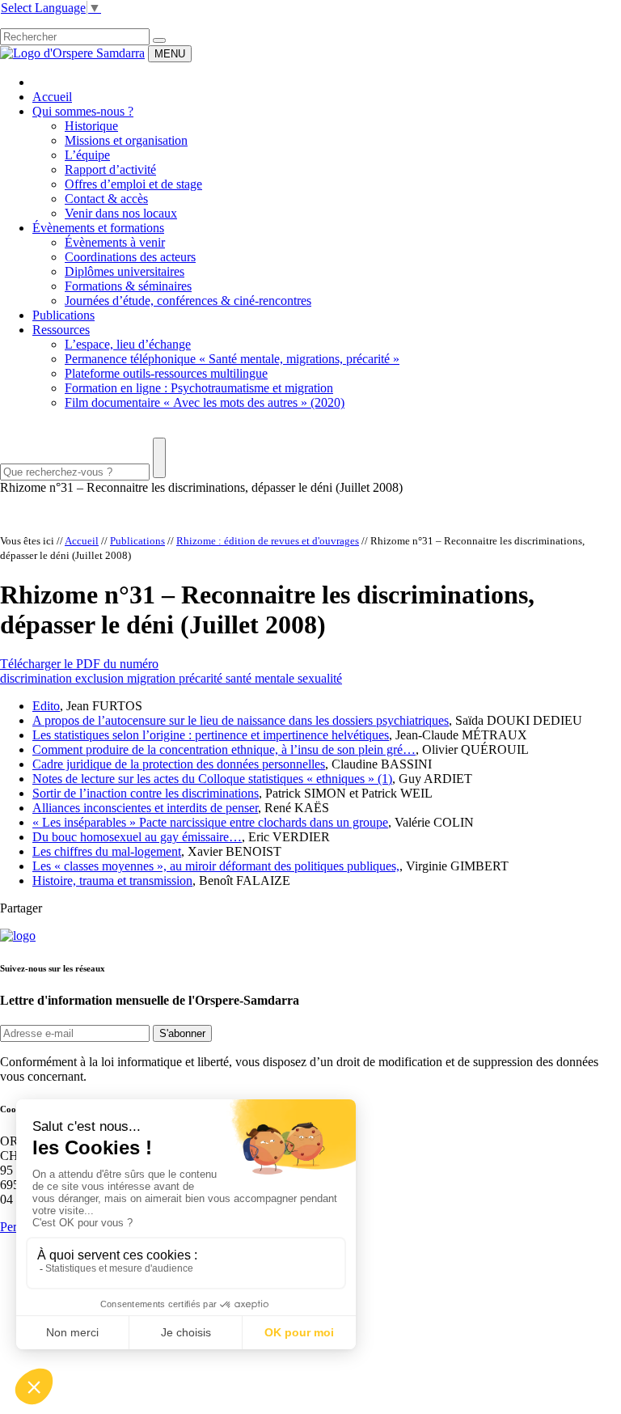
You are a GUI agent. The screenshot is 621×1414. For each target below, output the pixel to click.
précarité (202, 678)
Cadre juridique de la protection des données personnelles (178, 764)
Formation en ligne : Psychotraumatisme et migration (199, 388)
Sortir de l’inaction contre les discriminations (145, 793)
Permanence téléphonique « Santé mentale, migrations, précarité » (232, 359)
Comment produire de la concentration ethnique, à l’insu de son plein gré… (224, 749)
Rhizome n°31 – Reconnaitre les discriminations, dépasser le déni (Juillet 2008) (201, 487)
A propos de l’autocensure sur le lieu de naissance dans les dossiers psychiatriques (240, 720)
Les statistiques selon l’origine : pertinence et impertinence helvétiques (210, 735)
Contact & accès (106, 198)
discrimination (37, 678)
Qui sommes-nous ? (82, 111)
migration (153, 678)
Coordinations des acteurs (130, 257)
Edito (46, 706)
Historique (91, 126)
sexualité (320, 678)
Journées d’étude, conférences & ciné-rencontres (188, 300)
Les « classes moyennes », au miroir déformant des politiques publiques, (215, 866)
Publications (63, 315)
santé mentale (262, 678)
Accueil (52, 97)
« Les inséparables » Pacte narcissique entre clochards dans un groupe (210, 822)
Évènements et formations (98, 228)
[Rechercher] (159, 40)
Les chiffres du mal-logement (106, 851)
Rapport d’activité (110, 169)
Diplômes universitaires (124, 271)
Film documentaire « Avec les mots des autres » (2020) (204, 402)
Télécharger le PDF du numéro (79, 664)
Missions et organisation (126, 140)
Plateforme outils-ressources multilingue (166, 373)
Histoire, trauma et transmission (112, 880)
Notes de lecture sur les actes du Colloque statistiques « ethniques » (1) (212, 778)
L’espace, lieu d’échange (128, 344)
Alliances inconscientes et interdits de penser (145, 808)
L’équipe (87, 155)
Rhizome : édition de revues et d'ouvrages (267, 541)
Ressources (61, 330)
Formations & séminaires (128, 286)
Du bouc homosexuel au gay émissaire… (137, 837)
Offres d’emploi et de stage (133, 184)
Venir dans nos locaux (121, 213)
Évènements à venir (115, 242)
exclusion (101, 678)
